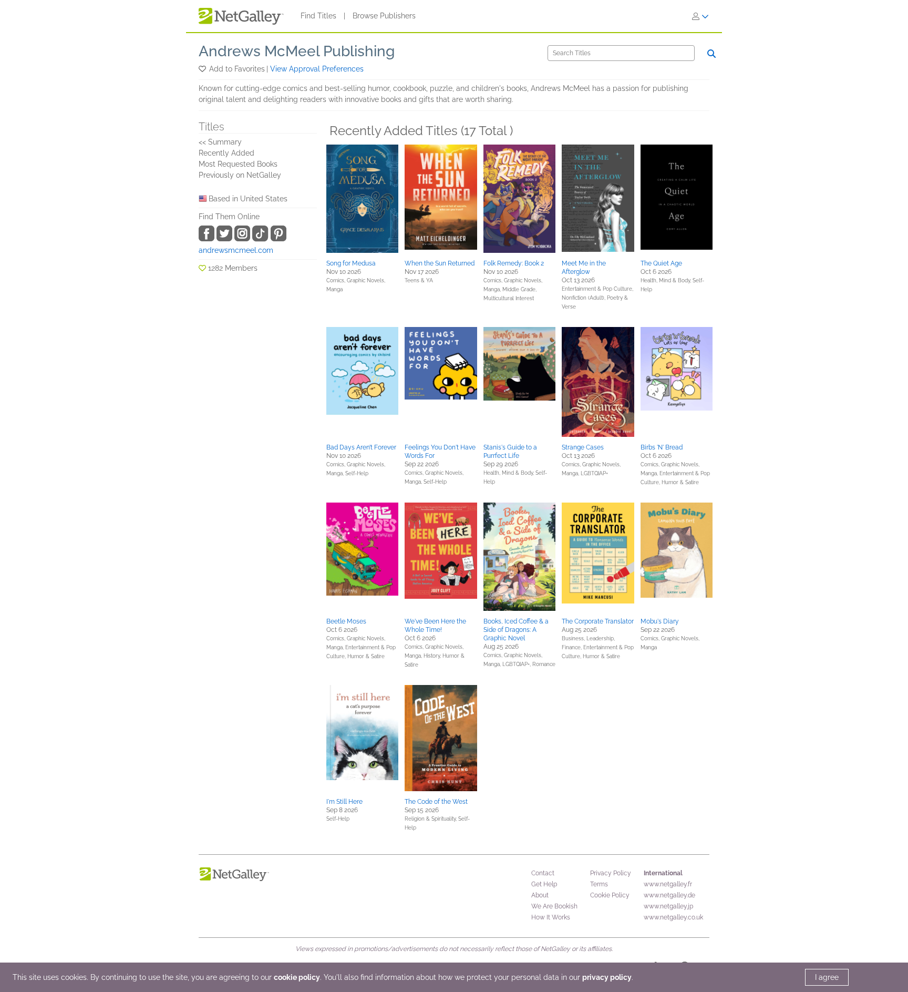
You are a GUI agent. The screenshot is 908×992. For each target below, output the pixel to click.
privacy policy (607, 977)
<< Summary (220, 142)
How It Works (550, 917)
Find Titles (318, 16)
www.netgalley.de (669, 895)
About (540, 895)
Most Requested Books (238, 164)
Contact (542, 873)
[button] (203, 69)
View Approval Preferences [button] (317, 69)
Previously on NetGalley (240, 175)
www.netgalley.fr (668, 884)
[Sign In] (700, 16)
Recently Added (226, 153)
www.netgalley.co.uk (673, 917)
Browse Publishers (384, 16)
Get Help (544, 884)
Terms (599, 884)
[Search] (711, 53)
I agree (827, 977)
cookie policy (297, 977)
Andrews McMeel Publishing (297, 51)
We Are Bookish (554, 906)
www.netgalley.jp (668, 906)
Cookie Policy (610, 895)
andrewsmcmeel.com (236, 250)
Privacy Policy (610, 873)
